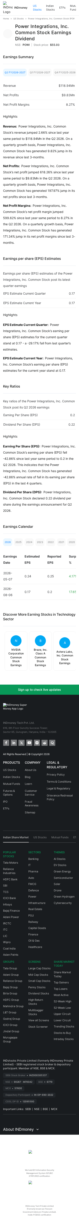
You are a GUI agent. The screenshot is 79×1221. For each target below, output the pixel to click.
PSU (31, 915)
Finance (33, 934)
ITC (5, 929)
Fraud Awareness (31, 803)
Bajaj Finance (11, 910)
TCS (6, 892)
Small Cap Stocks (39, 981)
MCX (54, 1109)
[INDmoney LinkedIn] (13, 742)
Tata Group (10, 968)
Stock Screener (38, 1026)
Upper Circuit (62, 1014)
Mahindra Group (13, 1006)
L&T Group (9, 1012)
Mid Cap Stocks (38, 974)
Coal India (9, 948)
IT (29, 865)
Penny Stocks (36, 987)
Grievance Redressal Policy (60, 797)
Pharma (33, 871)
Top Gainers (61, 982)
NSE (37, 1109)
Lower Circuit (62, 1020)
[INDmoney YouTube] (29, 742)
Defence (33, 890)
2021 (61, 542)
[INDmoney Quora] (52, 742)
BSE (45, 1109)
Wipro (7, 942)
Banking (33, 859)
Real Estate (35, 909)
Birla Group (10, 993)
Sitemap (30, 812)
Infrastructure (36, 903)
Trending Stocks (64, 1026)
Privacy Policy (56, 774)
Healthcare (35, 947)
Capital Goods (37, 928)
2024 (29, 542)
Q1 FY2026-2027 (40, 72)
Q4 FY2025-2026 (65, 72)
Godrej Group (11, 1018)
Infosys (7, 904)
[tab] (16, 838)
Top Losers (60, 988)
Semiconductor (63, 877)
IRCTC (7, 923)
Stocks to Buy (62, 1032)
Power (32, 896)
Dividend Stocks (38, 993)
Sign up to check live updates (39, 689)
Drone (57, 890)
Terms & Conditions (59, 781)
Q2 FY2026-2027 (15, 72)
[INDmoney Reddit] (44, 742)
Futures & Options (9, 792)
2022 (51, 542)
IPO (5, 801)
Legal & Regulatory (58, 788)
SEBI (28, 1109)
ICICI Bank (9, 898)
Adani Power (11, 917)
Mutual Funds (11, 783)
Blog (27, 777)
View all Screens (38, 1020)
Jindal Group (11, 1031)
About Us (30, 770)
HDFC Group (11, 999)
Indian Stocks (50, 7)
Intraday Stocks (64, 1039)
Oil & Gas (34, 940)
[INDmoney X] (21, 742)
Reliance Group (12, 981)
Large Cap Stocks (39, 968)
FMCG (32, 884)
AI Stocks (59, 859)
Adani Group (11, 974)
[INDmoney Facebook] (6, 742)
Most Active (61, 995)
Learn (28, 783)
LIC (5, 936)
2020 (72, 542)
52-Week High (62, 1001)
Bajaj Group (10, 987)
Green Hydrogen (64, 896)
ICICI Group (10, 1025)
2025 (18, 542)
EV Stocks (60, 865)
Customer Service (31, 792)
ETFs (62, 7)
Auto (31, 877)
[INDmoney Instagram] (36, 742)
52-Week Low (62, 1007)
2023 (40, 542)
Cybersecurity (63, 903)
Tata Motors (10, 862)
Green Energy (62, 871)
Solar (57, 884)
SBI (5, 885)
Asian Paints (10, 954)
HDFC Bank (10, 879)
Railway (33, 922)
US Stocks (37, 7)
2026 (8, 542)
